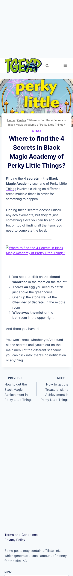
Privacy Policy (14, 540)
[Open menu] (65, 65)
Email (8, 572)
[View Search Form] (47, 65)
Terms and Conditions (21, 535)
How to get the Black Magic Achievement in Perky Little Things (18, 389)
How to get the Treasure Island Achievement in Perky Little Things (55, 389)
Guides (36, 131)
